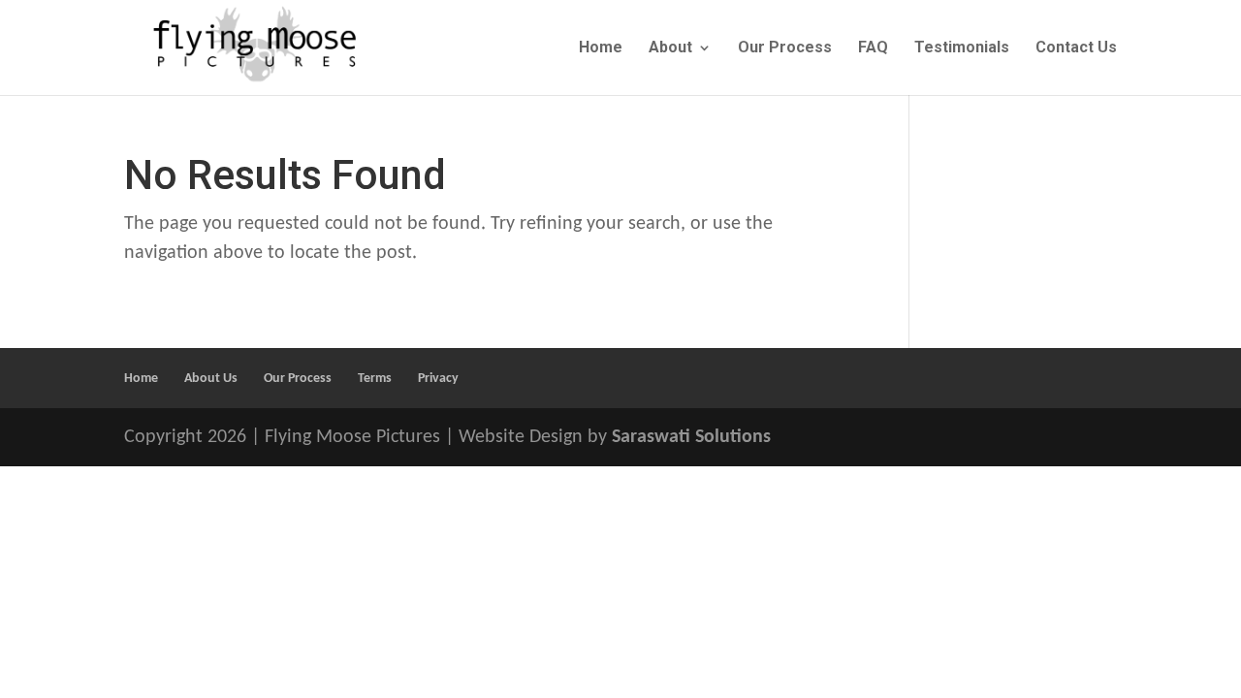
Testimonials (961, 48)
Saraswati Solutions (691, 437)
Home (600, 48)
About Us (211, 378)
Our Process (785, 48)
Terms (375, 378)
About (670, 48)
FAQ (873, 48)
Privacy (438, 378)
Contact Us (1076, 48)
